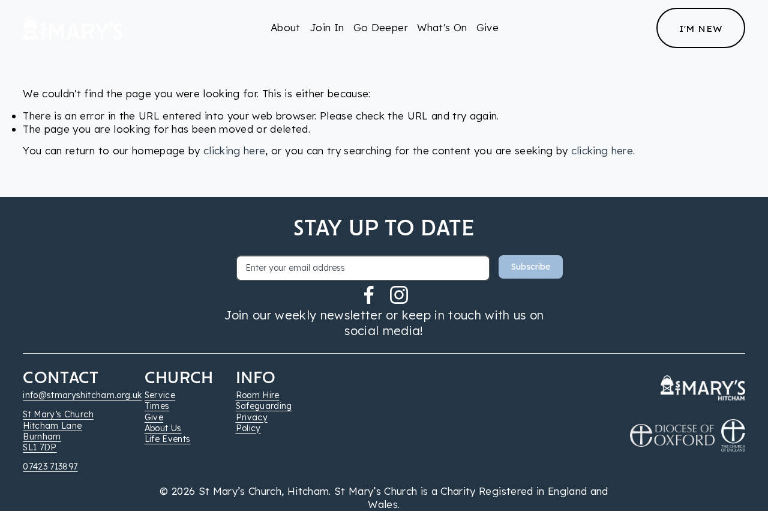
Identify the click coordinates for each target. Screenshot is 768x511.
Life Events (168, 439)
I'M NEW (700, 28)
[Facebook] (369, 294)
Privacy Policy (252, 423)
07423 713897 (50, 466)
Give (487, 27)
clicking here (234, 150)
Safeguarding (264, 406)
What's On (442, 27)
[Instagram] (399, 294)
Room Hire (258, 395)
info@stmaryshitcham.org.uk (82, 395)
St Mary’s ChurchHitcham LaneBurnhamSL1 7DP (58, 431)
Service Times (160, 400)
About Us (163, 428)
